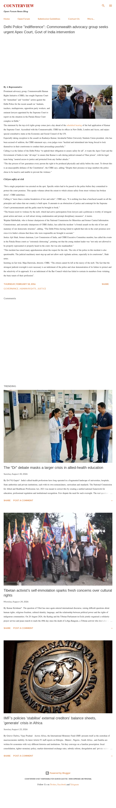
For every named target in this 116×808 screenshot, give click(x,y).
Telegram (74, 784)
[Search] (103, 5)
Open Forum (24, 18)
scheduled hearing (74, 125)
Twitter (53, 784)
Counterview (19, 6)
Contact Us (74, 18)
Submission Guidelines (49, 18)
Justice (41, 288)
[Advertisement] (58, 59)
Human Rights (28, 288)
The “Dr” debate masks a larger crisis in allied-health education (53, 467)
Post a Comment (23, 500)
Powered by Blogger (60, 773)
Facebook (61, 784)
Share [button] (105, 284)
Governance (11, 288)
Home (7, 18)
